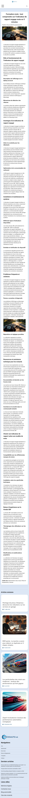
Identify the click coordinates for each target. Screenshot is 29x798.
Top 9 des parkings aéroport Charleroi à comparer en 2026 (12, 771)
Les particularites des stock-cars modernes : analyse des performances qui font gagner (14, 681)
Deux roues (18, 580)
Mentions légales (6, 786)
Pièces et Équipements (5, 753)
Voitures (11, 582)
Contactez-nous (6, 789)
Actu (2, 746)
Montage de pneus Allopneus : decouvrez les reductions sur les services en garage (14, 605)
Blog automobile (6, 792)
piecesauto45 (18, 25)
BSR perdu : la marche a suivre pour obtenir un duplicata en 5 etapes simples (13, 643)
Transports (3, 755)
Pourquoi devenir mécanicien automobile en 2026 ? (11, 768)
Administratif (11, 580)
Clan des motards (6, 795)
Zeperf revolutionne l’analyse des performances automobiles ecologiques (14, 720)
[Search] (27, 6)
